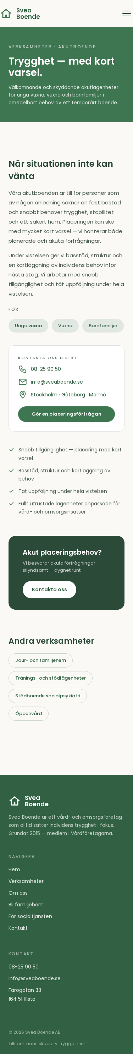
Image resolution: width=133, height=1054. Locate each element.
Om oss (18, 892)
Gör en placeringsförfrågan (66, 414)
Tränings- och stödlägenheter (50, 678)
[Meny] (126, 13)
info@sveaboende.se (57, 381)
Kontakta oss (49, 589)
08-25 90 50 (46, 369)
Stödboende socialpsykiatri (47, 695)
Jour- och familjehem (40, 660)
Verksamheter (26, 881)
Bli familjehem (26, 904)
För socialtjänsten (30, 916)
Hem (14, 869)
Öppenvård (28, 713)
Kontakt (18, 928)
